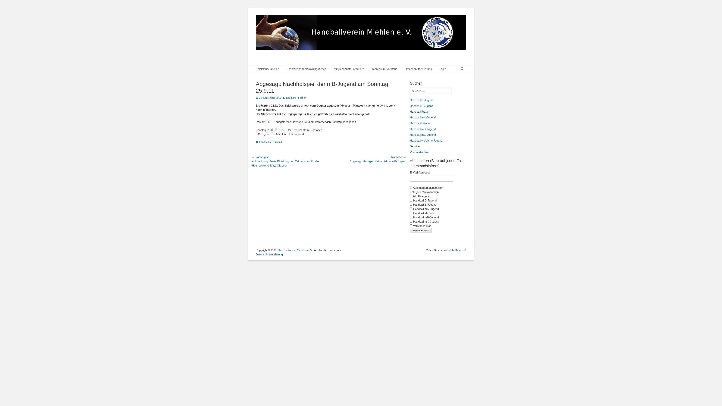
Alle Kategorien (421, 196)
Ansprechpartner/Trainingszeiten (306, 68)
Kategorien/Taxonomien (424, 192)
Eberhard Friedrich (296, 97)
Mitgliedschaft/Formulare (349, 68)
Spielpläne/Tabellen (267, 68)
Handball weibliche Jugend (426, 140)
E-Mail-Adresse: (420, 172)
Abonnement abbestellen (427, 187)
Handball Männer (420, 123)
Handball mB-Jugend (270, 142)
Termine (415, 146)
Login (442, 68)
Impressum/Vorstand (384, 68)
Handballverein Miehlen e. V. (295, 250)
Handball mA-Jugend (423, 117)
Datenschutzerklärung (418, 68)
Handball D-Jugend (421, 100)
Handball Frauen (420, 111)
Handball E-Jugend (421, 106)
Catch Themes (455, 250)
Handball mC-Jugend (423, 134)
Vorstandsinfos (419, 152)
